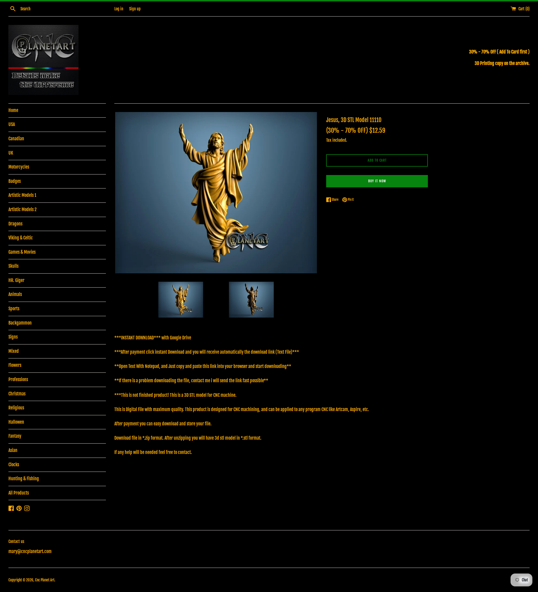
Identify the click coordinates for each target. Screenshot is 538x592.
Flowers (14, 365)
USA (11, 124)
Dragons (15, 224)
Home (13, 110)
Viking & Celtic (20, 238)
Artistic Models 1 (22, 195)
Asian (12, 450)
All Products (18, 493)
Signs (13, 337)
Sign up (135, 8)
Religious (16, 408)
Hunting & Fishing (23, 478)
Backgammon (20, 323)
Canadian (16, 138)
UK (10, 153)
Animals (15, 294)
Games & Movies (22, 252)
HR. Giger (16, 280)
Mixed (13, 351)
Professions (18, 379)
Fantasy (14, 436)
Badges (14, 181)
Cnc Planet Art (44, 580)
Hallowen (16, 422)
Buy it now (377, 181)
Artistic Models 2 (22, 209)
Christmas (16, 394)
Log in (118, 8)
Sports (13, 308)
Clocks (13, 464)
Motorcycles (18, 167)
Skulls (13, 266)
